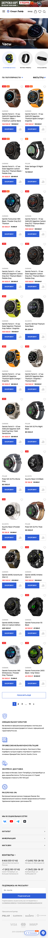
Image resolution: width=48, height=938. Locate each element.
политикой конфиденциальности (30, 903)
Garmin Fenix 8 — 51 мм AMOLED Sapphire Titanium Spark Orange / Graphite (34, 117)
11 (30, 704)
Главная (5, 39)
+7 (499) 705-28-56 (34, 860)
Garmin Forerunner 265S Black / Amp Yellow (34, 671)
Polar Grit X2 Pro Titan (33, 527)
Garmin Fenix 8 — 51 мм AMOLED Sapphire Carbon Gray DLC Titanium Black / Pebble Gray (35, 222)
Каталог (13, 39)
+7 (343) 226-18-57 (34, 869)
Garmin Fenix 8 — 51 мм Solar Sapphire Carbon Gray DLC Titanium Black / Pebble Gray (35, 274)
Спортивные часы (24, 39)
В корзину (9, 129)
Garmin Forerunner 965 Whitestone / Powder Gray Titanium (11, 672)
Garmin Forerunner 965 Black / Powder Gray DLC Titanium (11, 221)
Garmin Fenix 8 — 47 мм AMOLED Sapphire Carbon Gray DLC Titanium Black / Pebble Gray (12, 274)
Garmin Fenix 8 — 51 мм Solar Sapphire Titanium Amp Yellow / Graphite (11, 326)
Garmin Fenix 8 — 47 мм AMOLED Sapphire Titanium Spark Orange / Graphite (11, 377)
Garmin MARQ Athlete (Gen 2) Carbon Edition (11, 624)
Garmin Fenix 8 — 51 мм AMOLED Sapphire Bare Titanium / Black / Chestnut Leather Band (11, 117)
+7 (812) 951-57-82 (11, 869)
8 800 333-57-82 (10, 860)
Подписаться (24, 896)
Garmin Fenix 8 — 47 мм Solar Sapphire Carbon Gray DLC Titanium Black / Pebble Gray (12, 169)
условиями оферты (9, 903)
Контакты (8, 855)
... (26, 704)
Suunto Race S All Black (34, 479)
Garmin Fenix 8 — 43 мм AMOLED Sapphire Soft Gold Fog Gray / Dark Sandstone (11, 430)
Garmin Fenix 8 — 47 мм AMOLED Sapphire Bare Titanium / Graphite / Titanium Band (34, 377)
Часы (34, 39)
